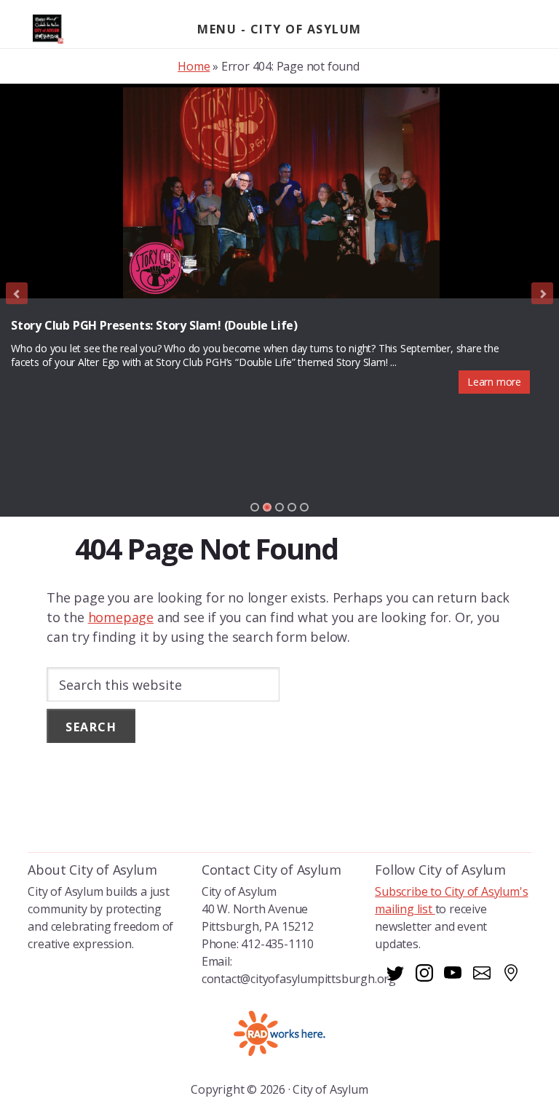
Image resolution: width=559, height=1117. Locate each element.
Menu (217, 29)
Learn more (494, 382)
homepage (121, 617)
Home (194, 66)
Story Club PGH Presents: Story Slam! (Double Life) (154, 325)
